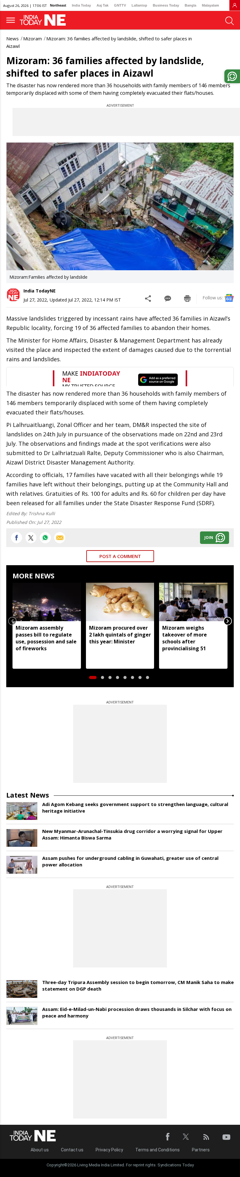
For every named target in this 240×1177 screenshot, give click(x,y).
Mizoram (32, 38)
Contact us (72, 1149)
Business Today (166, 5)
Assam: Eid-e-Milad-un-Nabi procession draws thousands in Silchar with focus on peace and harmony (137, 1012)
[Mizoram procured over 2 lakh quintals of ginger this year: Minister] (120, 602)
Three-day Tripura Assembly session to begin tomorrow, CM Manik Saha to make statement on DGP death (138, 985)
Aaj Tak (102, 5)
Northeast (58, 5)
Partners (201, 1149)
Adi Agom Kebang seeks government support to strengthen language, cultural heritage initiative (135, 807)
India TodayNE (39, 291)
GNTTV (120, 5)
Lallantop (139, 5)
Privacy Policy (109, 1149)
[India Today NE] (45, 20)
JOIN (208, 537)
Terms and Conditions (157, 1149)
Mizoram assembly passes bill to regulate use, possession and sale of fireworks (46, 638)
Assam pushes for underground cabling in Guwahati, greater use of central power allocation (130, 861)
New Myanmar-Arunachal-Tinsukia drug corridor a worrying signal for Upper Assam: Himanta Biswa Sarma (132, 834)
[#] (45, 537)
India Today (81, 5)
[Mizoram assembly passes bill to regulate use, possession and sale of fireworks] (46, 602)
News (12, 38)
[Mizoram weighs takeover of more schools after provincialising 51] (193, 602)
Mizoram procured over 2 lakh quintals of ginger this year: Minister (120, 634)
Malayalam (210, 5)
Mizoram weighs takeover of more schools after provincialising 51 (184, 638)
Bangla (190, 5)
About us (40, 1149)
